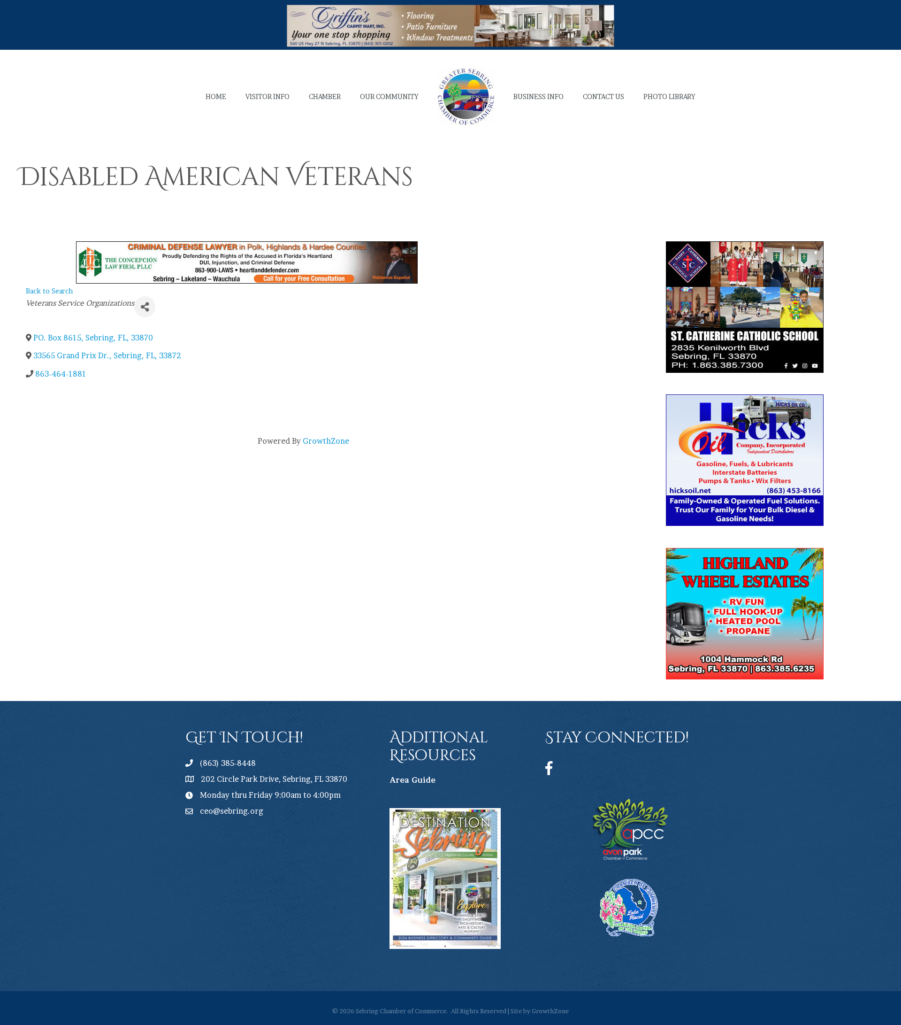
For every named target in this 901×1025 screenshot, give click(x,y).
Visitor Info (267, 96)
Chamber (325, 96)
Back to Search (49, 291)
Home (216, 96)
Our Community (389, 96)
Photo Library (669, 96)
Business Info (538, 96)
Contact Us (603, 96)
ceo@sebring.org (231, 811)
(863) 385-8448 (228, 763)
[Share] (144, 306)
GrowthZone (326, 441)
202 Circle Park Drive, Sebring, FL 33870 (274, 779)
